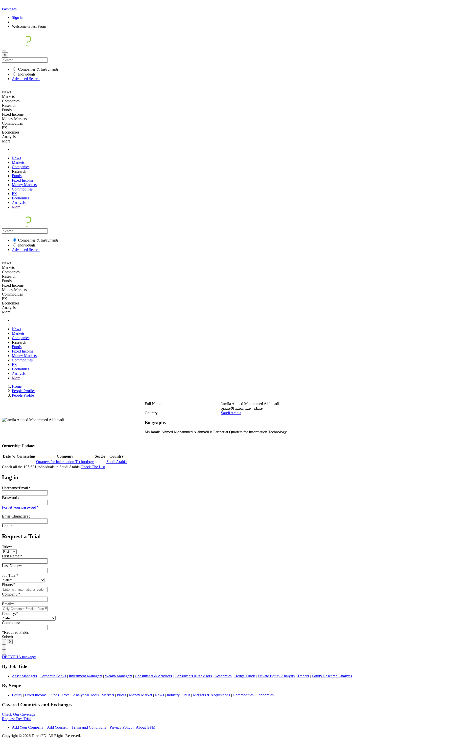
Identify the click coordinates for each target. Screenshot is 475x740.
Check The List (93, 467)
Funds (17, 176)
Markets (18, 162)
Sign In (17, 17)
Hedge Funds (244, 676)
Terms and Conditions (88, 727)
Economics (265, 695)
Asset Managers (24, 676)
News (16, 158)
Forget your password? (20, 507)
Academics (223, 676)
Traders (303, 676)
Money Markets (24, 185)
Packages (9, 9)
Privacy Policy (121, 727)
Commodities (22, 189)
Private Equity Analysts (276, 676)
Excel (66, 695)
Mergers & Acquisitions (211, 695)
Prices (121, 695)
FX (14, 194)
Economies (20, 198)
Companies (20, 167)
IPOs (186, 695)
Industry (173, 695)
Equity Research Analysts (332, 676)
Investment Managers (85, 676)
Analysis (18, 202)
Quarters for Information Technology (65, 462)
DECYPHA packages (19, 657)
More (16, 207)
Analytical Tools (86, 695)
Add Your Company (28, 727)
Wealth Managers (118, 676)
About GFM (145, 727)
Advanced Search (26, 79)
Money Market (140, 695)
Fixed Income (22, 180)
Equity (17, 695)
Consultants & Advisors (153, 676)
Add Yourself (57, 727)
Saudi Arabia (231, 413)
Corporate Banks (53, 676)
